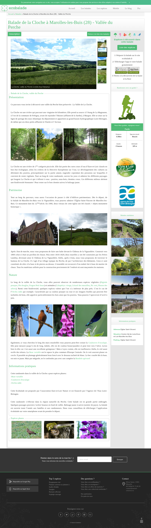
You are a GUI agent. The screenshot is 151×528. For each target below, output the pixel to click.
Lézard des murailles (81, 285)
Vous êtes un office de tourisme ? (92, 487)
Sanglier (52, 489)
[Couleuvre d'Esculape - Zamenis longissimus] (59, 430)
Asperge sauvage (55, 494)
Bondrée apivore (82, 358)
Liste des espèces (127, 47)
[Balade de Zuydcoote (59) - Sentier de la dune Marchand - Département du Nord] (127, 247)
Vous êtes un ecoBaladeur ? (90, 482)
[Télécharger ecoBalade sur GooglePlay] (121, 70)
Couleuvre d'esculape (20, 380)
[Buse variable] (26, 430)
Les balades (86, 8)
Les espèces (102, 8)
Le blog (128, 8)
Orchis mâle (17, 292)
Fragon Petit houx (36, 285)
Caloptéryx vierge (63, 285)
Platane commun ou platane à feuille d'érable (59, 486)
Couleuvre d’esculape (97, 343)
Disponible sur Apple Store (21, 489)
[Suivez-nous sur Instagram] (84, 514)
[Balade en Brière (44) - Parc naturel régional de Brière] (127, 266)
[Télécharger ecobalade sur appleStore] (133, 70)
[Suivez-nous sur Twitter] (66, 514)
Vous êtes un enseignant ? (90, 484)
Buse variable (35, 352)
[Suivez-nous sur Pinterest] (78, 514)
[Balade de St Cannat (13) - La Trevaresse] (127, 285)
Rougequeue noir (54, 482)
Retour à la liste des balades (98, 34)
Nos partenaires (86, 494)
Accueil (71, 8)
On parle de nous (87, 496)
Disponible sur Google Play (21, 481)
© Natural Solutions (75, 522)
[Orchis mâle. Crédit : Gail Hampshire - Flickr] (92, 430)
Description (14, 34)
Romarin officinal (54, 492)
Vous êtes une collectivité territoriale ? (94, 489)
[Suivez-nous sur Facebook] (60, 514)
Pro (138, 8)
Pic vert (94, 285)
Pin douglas (23, 285)
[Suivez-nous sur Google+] (72, 514)
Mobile (116, 8)
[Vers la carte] (123, 484)
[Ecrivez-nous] (90, 514)
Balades (18, 14)
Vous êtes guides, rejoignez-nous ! (127, 125)
